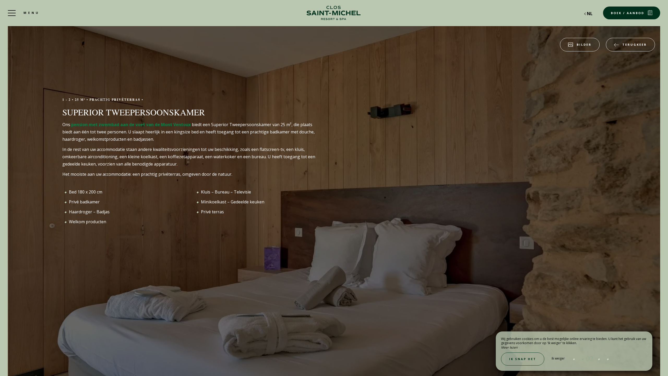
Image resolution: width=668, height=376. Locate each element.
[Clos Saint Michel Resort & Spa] (334, 13)
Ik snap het (522, 359)
